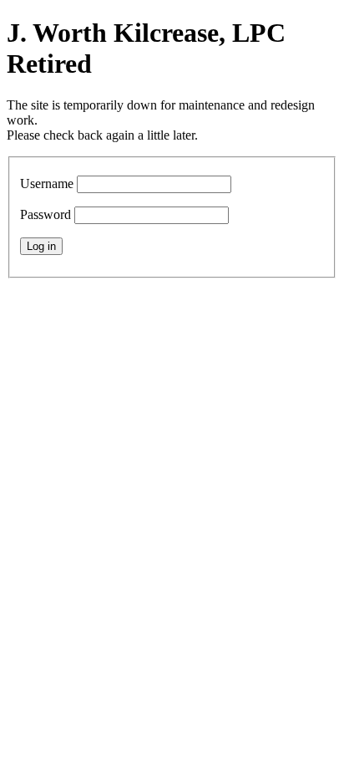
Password (45, 214)
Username (46, 183)
